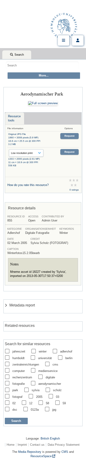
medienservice (48, 371)
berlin (68, 358)
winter (43, 351)
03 (57, 397)
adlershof (66, 351)
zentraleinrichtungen (25, 364)
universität (45, 358)
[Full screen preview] (43, 103)
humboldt (18, 358)
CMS (64, 451)
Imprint (22, 444)
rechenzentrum (22, 377)
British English (50, 438)
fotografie (18, 383)
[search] (42, 65)
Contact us (37, 444)
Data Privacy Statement (64, 444)
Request (69, 135)
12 (30, 403)
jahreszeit (18, 351)
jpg (54, 409)
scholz (57, 390)
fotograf (17, 397)
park (15, 390)
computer (18, 371)
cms (55, 364)
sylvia (35, 390)
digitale (50, 377)
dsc (14, 409)
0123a (35, 409)
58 (47, 403)
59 (64, 403)
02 (14, 403)
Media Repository (29, 451)
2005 (39, 397)
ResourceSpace (41, 456)
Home (10, 444)
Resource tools (14, 118)
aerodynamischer (49, 383)
